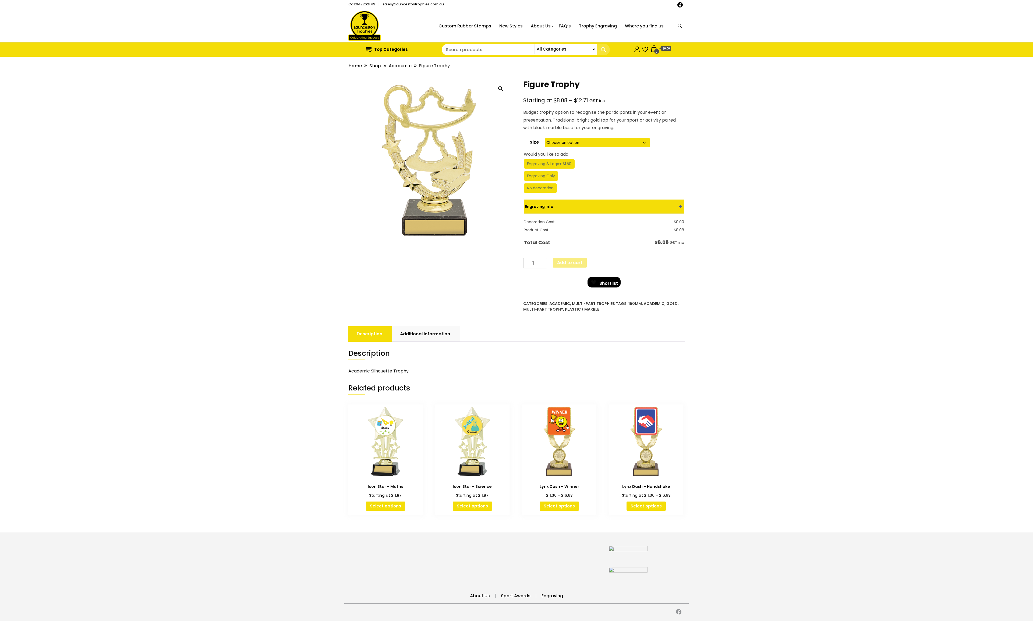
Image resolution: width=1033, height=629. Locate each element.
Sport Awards (515, 596)
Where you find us (644, 26)
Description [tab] (369, 334)
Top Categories (391, 49)
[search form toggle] (680, 26)
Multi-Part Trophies (593, 303)
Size (534, 142)
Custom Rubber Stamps (464, 26)
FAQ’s (565, 26)
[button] (500, 89)
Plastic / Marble (582, 309)
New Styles (511, 26)
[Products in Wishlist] (645, 48)
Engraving (552, 596)
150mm (635, 303)
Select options (385, 506)
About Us (541, 26)
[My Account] (637, 48)
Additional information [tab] (425, 334)
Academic (559, 303)
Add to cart (569, 263)
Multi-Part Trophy (543, 309)
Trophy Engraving (598, 26)
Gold (672, 303)
